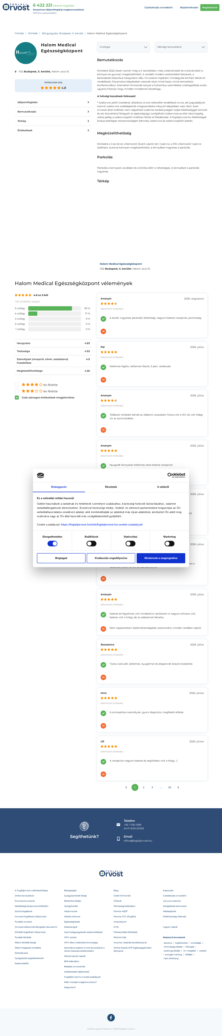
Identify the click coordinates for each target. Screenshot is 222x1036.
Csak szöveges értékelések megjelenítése (48, 397)
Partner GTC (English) (125, 916)
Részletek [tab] (111, 486)
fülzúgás (190, 946)
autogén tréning (173, 954)
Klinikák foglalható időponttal (30, 932)
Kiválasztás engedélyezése (111, 558)
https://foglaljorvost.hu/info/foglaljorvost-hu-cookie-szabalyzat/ (102, 524)
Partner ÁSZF (121, 911)
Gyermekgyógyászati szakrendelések (83, 932)
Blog (116, 890)
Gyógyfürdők (71, 906)
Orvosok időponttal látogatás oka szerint (36, 927)
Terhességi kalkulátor (124, 906)
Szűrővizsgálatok (23, 911)
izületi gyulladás (172, 950)
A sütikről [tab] (163, 486)
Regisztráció (209, 7)
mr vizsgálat (189, 950)
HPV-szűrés (70, 937)
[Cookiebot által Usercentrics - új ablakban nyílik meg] (170, 475)
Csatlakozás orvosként (158, 7)
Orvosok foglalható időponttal (30, 916)
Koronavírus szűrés (25, 901)
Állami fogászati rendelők (28, 947)
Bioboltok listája (72, 901)
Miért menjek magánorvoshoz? (80, 982)
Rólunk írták (120, 937)
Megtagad (61, 558)
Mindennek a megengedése (160, 558)
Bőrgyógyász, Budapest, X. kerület (62, 33)
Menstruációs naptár (75, 956)
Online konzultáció (24, 895)
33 (169, 787)
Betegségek (70, 890)
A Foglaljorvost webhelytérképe (31, 890)
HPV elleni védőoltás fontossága (81, 942)
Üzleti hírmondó (122, 895)
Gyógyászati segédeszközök (29, 958)
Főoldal (19, 33)
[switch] (91, 543)
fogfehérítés (181, 943)
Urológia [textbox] (105, 46)
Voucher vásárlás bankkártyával (130, 942)
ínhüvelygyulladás (173, 946)
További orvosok (23, 921)
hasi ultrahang (171, 958)
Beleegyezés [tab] (59, 486)
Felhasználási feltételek (125, 932)
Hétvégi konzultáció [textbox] (169, 46)
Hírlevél (117, 901)
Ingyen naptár (170, 927)
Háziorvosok (70, 911)
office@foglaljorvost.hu (138, 840)
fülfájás (188, 954)
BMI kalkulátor (71, 961)
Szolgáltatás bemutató (175, 906)
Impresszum (120, 921)
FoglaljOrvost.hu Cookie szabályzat (82, 977)
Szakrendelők (22, 963)
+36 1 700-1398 (132, 824)
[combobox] (123, 47)
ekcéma (168, 943)
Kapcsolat (168, 890)
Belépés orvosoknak (74, 966)
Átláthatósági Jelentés (174, 916)
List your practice (172, 901)
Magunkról (69, 987)
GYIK (116, 927)
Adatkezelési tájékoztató (76, 971)
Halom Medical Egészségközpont (121, 263)
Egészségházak (72, 921)
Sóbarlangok (70, 927)
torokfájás (196, 943)
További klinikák (23, 937)
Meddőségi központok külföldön (31, 906)
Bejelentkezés (189, 7)
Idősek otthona (72, 916)
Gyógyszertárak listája (75, 895)
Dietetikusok (21, 953)
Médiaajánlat (169, 911)
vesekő (202, 950)
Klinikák (33, 33)
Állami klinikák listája (25, 942)
